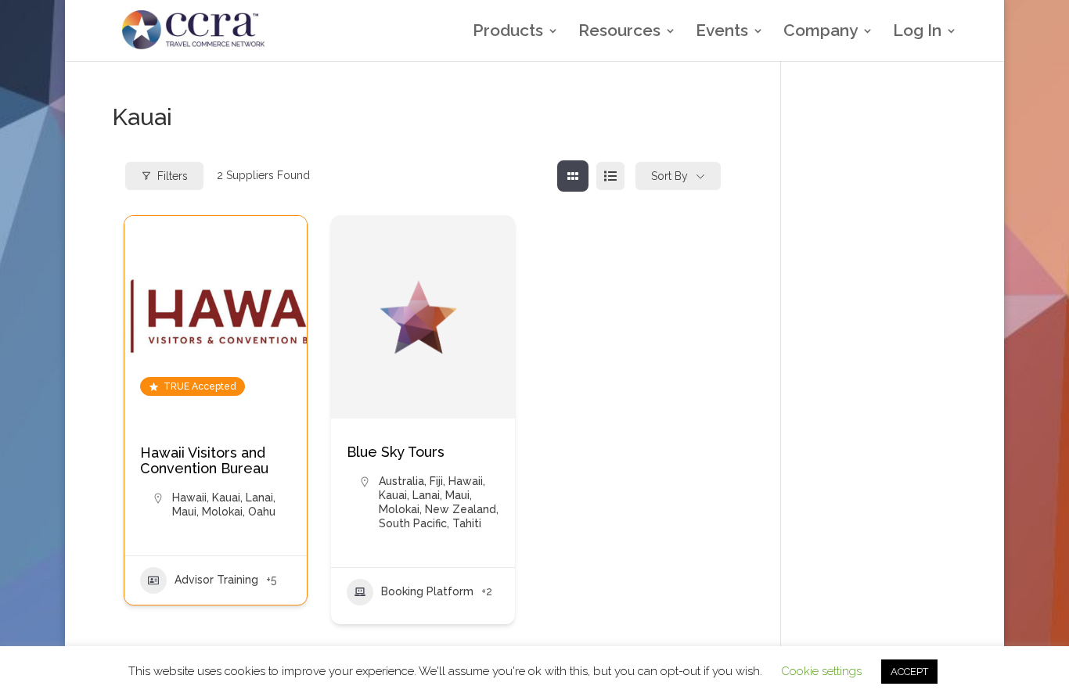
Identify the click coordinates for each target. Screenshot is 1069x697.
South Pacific (413, 523)
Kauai (226, 497)
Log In (917, 32)
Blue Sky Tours (396, 452)
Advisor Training (216, 579)
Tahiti (466, 523)
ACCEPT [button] (909, 671)
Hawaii (189, 497)
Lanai (259, 497)
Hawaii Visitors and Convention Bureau (204, 460)
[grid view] (572, 176)
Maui (184, 511)
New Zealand (460, 509)
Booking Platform (427, 591)
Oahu (261, 511)
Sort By (669, 176)
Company (820, 32)
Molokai (222, 511)
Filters (172, 176)
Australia (401, 481)
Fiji (436, 481)
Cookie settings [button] (821, 671)
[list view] (610, 176)
